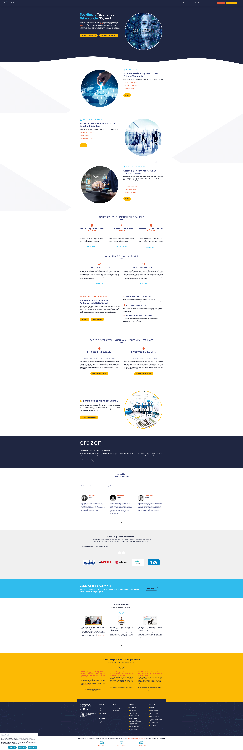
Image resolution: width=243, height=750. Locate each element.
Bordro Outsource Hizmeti (108, 35)
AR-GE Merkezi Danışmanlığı (135, 721)
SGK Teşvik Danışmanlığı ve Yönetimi (137, 716)
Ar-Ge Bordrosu (85, 135)
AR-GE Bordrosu (133, 710)
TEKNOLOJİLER (176, 2)
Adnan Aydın (149, 495)
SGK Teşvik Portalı (129, 88)
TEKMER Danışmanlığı (134, 723)
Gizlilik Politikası (153, 712)
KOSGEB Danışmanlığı (134, 726)
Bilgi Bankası (102, 721)
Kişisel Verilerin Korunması (155, 709)
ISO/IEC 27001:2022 (121, 745)
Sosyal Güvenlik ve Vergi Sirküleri (125, 659)
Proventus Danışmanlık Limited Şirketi (136, 738)
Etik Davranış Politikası (154, 722)
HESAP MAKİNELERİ (194, 2)
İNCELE (127, 95)
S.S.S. (101, 710)
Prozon (81, 237)
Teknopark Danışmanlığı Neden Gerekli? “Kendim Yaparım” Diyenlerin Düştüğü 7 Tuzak (93, 628)
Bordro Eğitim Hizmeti (134, 712)
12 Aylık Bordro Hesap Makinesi (121, 228)
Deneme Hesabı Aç (87, 460)
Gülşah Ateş (120, 495)
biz (124, 365)
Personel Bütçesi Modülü (131, 85)
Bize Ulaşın (151, 589)
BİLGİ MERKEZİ (212, 2)
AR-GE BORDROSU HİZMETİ (143, 267)
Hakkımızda (102, 707)
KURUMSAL (203, 2)
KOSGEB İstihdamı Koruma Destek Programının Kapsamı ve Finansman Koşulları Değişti (93, 673)
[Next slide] (123, 491)
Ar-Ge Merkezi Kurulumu (131, 183)
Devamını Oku (99, 637)
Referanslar (102, 711)
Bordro (102, 24)
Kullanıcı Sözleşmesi (154, 710)
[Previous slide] (119, 491)
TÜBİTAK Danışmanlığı (130, 189)
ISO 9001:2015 (101, 745)
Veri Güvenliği (152, 707)
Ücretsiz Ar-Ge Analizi (130, 192)
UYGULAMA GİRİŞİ (230, 2)
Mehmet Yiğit (93, 495)
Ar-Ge (125, 270)
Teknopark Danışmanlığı (131, 186)
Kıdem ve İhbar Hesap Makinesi (151, 228)
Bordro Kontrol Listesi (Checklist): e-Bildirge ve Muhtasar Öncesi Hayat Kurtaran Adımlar (150, 628)
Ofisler (101, 708)
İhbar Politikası (153, 718)
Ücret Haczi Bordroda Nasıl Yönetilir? (121, 627)
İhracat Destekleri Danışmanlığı (136, 728)
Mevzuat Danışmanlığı (134, 715)
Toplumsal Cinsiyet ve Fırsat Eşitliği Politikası (155, 714)
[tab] (82, 486)
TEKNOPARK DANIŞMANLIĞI (99, 267)
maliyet (82, 409)
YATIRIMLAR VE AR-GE (133, 718)
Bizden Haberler (97, 319)
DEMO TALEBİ (221, 2)
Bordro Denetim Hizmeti (87, 138)
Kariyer (101, 715)
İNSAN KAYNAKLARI (132, 707)
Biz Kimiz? (84, 319)
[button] (238, 3)
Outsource (82, 25)
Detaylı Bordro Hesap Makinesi (92, 228)
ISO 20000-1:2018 (141, 745)
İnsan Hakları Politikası (154, 716)
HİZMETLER (185, 2)
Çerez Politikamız (153, 723)
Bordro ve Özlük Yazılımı (89, 35)
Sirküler (101, 722)
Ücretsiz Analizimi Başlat (89, 417)
